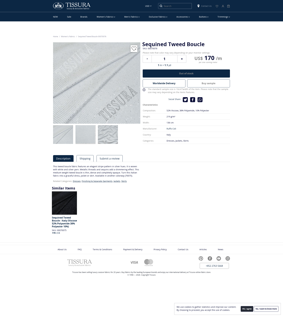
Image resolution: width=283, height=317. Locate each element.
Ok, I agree (247, 309)
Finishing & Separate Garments (97, 181)
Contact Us (206, 6)
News (220, 249)
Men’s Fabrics (131, 16)
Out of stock (186, 73)
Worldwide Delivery (164, 83)
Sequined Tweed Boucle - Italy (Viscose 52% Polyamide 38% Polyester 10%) (64, 222)
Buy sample (208, 83)
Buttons (203, 16)
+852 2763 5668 (214, 265)
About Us (62, 249)
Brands (83, 16)
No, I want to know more (266, 309)
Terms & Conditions (102, 249)
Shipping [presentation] (85, 158)
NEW (55, 16)
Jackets (116, 181)
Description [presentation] (63, 158)
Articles (203, 249)
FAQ (80, 249)
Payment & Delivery (132, 249)
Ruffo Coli (171, 128)
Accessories (182, 16)
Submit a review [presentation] (110, 158)
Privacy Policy (160, 249)
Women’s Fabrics (105, 16)
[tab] (63, 158)
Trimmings (223, 16)
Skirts (124, 181)
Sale (69, 16)
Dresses (77, 181)
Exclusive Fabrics (157, 16)
